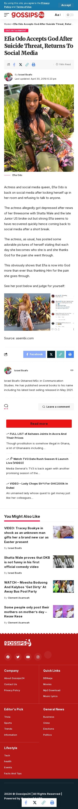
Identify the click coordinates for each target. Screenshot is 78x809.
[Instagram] (38, 657)
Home (7, 24)
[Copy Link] (27, 64)
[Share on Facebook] (14, 64)
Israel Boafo (25, 74)
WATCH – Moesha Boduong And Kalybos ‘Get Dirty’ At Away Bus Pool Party (25, 587)
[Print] (33, 64)
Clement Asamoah (19, 597)
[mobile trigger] (7, 14)
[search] (50, 15)
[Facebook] (8, 657)
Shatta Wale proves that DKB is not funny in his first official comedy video (27, 562)
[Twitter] (18, 657)
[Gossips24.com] (27, 14)
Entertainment (16, 30)
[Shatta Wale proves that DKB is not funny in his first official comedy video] (63, 561)
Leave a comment (58, 406)
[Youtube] (28, 657)
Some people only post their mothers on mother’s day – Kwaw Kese (26, 611)
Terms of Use (23, 7)
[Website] (72, 370)
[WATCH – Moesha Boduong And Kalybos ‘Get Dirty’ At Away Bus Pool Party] (63, 586)
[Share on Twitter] (21, 64)
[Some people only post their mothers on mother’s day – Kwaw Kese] (63, 611)
